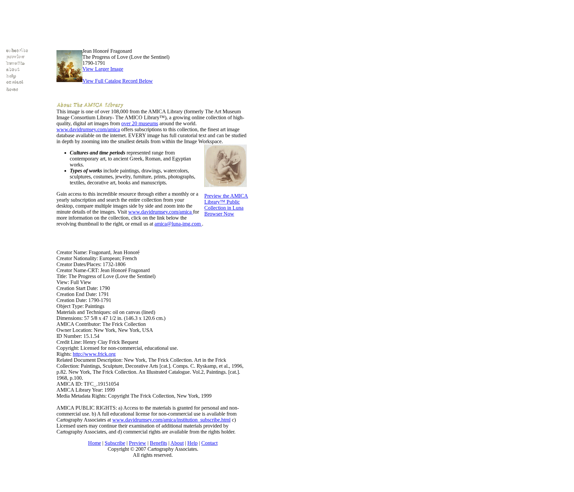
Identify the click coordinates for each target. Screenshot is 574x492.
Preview (137, 443)
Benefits (158, 443)
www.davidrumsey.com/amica (88, 129)
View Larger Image (102, 69)
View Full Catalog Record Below (117, 81)
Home (94, 443)
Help (192, 443)
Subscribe (115, 443)
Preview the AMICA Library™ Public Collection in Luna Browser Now (226, 205)
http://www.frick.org (94, 354)
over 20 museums (139, 123)
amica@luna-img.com (178, 224)
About (177, 443)
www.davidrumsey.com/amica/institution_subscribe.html (171, 420)
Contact (209, 443)
